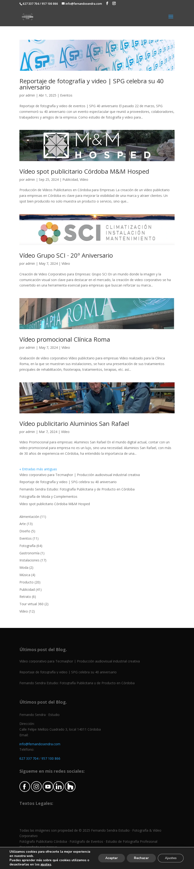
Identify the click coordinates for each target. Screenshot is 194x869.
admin (30, 95)
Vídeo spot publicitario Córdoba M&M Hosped (84, 171)
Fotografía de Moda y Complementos (48, 496)
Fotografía (27, 545)
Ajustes (170, 858)
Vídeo (84, 179)
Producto (26, 582)
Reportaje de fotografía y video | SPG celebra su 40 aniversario (91, 84)
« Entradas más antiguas (38, 469)
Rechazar (141, 858)
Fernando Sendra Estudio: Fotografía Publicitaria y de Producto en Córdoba (77, 489)
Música (24, 575)
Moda (23, 567)
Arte (22, 523)
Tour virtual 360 (31, 604)
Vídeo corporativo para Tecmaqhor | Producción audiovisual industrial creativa (79, 474)
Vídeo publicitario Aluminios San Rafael (74, 423)
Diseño (24, 531)
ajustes (45, 864)
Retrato (25, 596)
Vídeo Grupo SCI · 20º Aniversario (66, 255)
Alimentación (29, 516)
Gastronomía (29, 553)
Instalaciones (29, 560)
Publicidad (70, 179)
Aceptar (111, 858)
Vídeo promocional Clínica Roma (64, 339)
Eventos (66, 95)
